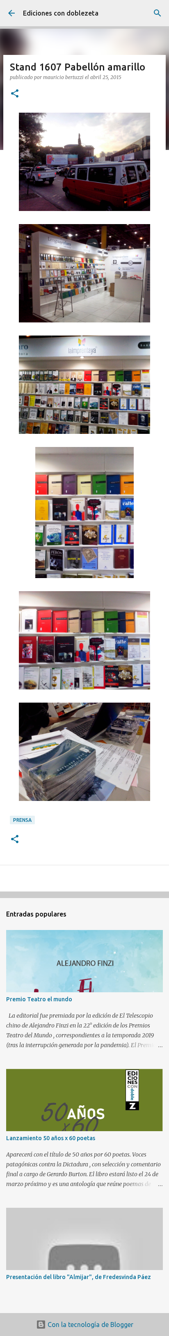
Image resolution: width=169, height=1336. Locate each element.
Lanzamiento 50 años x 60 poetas (50, 1138)
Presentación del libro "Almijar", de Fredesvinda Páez (78, 1277)
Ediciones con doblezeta (60, 13)
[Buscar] (157, 13)
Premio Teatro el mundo (39, 999)
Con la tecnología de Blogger (89, 1324)
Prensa (22, 820)
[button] (15, 94)
